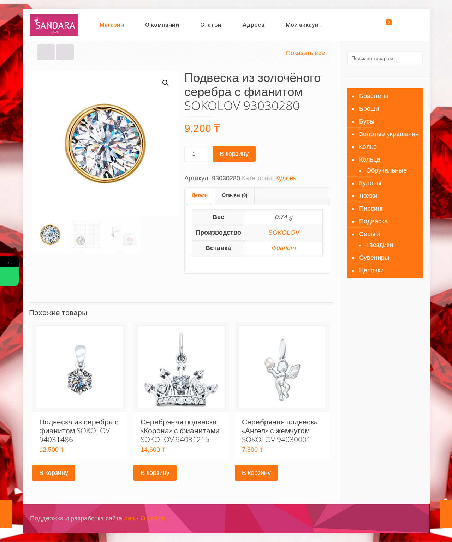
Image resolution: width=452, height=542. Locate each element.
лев (129, 518)
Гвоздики (379, 244)
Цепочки (371, 270)
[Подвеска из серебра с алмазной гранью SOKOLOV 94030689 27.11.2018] (6, 514)
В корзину (234, 153)
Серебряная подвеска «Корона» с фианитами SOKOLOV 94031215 (180, 430)
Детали (200, 195)
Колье (368, 146)
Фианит (284, 248)
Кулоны (286, 178)
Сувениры (374, 257)
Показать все (305, 52)
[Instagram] (392, 519)
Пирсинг (371, 208)
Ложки (368, 195)
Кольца (369, 159)
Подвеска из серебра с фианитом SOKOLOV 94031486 (79, 430)
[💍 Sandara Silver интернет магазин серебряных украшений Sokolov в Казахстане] (54, 25)
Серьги (369, 233)
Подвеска (373, 221)
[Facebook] (382, 519)
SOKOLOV (283, 232)
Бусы (366, 121)
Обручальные (386, 170)
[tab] (200, 196)
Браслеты (373, 96)
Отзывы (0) (234, 195)
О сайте (153, 518)
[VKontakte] (401, 519)
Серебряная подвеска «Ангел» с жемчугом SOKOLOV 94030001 (280, 430)
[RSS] (411, 519)
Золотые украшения (389, 134)
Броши (369, 108)
